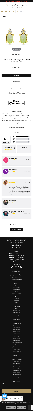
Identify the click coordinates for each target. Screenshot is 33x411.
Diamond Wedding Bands (16, 279)
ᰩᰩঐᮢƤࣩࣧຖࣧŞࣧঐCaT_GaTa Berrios (17, 212)
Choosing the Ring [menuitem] (16, 363)
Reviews (16, 132)
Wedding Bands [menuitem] (16, 289)
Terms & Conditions (16, 319)
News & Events (16, 312)
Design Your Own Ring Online (16, 275)
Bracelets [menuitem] (16, 295)
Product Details (16, 89)
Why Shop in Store (16, 310)
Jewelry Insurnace (16, 338)
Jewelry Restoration (16, 340)
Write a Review (16, 229)
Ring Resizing (16, 344)
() (29, 136)
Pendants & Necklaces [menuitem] (16, 293)
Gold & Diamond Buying (16, 336)
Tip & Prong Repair (16, 346)
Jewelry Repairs (16, 331)
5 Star (14, 136)
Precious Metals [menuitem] (16, 368)
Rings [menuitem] (16, 285)
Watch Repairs (17, 349)
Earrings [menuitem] (16, 291)
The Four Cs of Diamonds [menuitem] (17, 359)
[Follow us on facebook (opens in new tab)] (14, 267)
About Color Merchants (16, 93)
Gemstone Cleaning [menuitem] (16, 374)
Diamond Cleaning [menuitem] (16, 372)
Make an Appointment (16, 314)
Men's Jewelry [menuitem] (16, 298)
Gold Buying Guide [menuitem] (16, 377)
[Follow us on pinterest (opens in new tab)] (18, 267)
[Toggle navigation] (2, 11)
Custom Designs (16, 325)
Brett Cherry (12, 200)
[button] (6, 11)
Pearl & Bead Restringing (17, 342)
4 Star (14, 138)
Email (3, 383)
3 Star (14, 139)
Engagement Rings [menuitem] (16, 287)
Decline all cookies (10, 407)
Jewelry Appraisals (16, 327)
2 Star (14, 141)
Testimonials (16, 316)
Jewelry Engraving (16, 329)
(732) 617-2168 (16, 54)
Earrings (4, 16)
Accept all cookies (21, 407)
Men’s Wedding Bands (16, 277)
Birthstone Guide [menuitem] (16, 365)
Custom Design (17, 333)
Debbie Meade (13, 181)
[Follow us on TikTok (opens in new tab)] (12, 267)
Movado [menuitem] (16, 302)
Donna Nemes (13, 169)
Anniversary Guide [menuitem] (16, 376)
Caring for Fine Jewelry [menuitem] (16, 370)
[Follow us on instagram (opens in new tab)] (16, 267)
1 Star (14, 142)
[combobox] (25, 11)
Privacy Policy (16, 317)
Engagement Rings (16, 274)
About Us (16, 308)
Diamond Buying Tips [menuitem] (16, 361)
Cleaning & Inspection (16, 351)
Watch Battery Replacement (16, 347)
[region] (16, 36)
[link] (16, 1)
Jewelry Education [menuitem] (16, 357)
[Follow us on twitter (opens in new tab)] (21, 267)
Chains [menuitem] (16, 296)
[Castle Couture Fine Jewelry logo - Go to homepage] (16, 6)
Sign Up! (16, 391)
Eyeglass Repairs (16, 335)
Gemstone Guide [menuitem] (16, 367)
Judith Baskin (13, 158)
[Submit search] (16, 11)
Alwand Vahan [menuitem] (16, 300)
